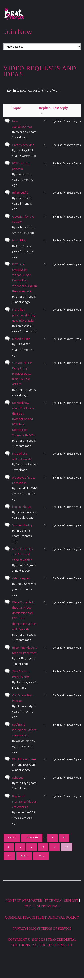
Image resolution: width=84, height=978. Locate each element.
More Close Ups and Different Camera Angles (22, 554)
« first (11, 837)
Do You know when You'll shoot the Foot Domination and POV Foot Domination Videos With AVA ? (23, 419)
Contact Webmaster (23, 900)
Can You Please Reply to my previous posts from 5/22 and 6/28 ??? (22, 373)
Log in (11, 90)
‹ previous (32, 837)
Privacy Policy (26, 928)
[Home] (13, 14)
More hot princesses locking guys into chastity (23, 315)
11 (9, 856)
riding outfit (20, 192)
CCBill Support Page (42, 906)
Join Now (17, 32)
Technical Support (61, 900)
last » (41, 856)
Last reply (60, 108)
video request (21, 578)
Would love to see (24, 759)
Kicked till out (21, 338)
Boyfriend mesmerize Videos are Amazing (24, 730)
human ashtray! (22, 506)
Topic (16, 108)
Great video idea (23, 144)
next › (24, 856)
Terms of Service (56, 928)
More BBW (19, 240)
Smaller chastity (22, 525)
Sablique (18, 777)
